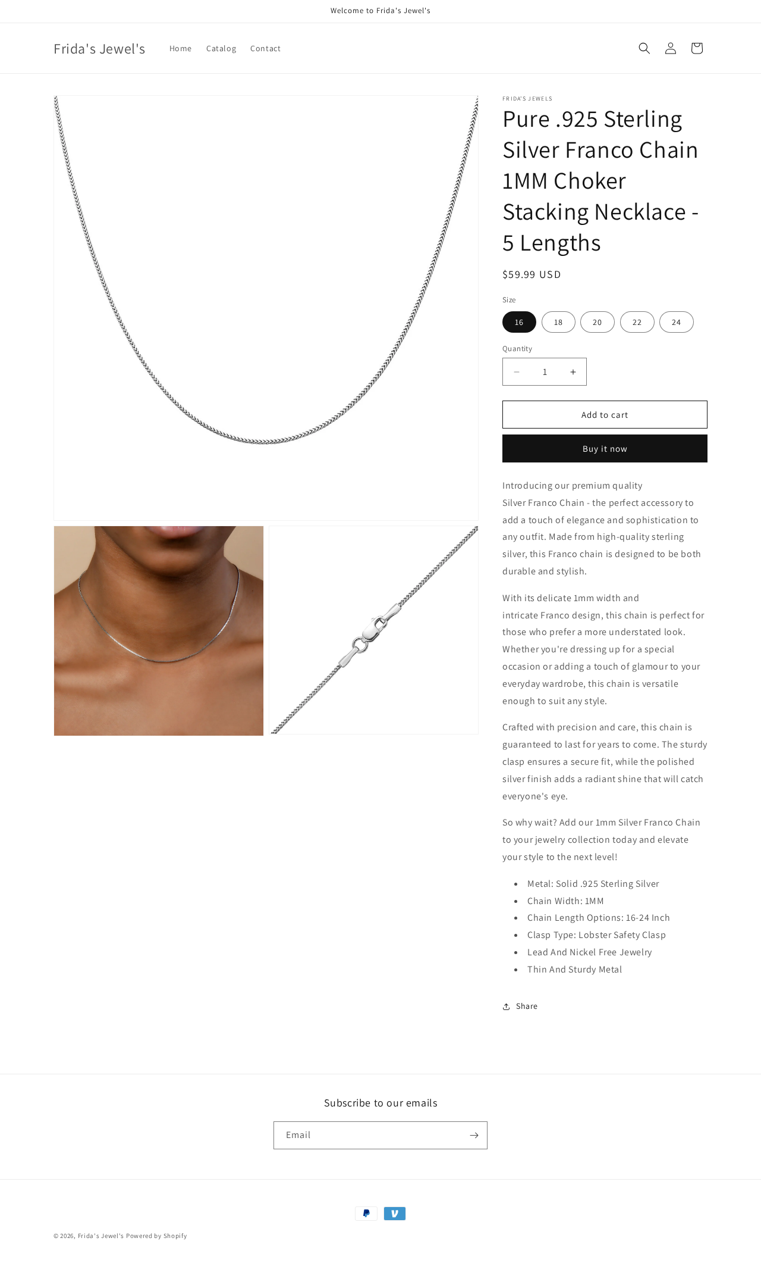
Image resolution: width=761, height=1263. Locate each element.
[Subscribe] (474, 1135)
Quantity (517, 348)
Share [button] (527, 1006)
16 (519, 322)
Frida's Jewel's (101, 1235)
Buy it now (605, 448)
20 (597, 322)
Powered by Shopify (156, 1235)
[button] (644, 48)
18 (558, 322)
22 (637, 322)
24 (676, 322)
